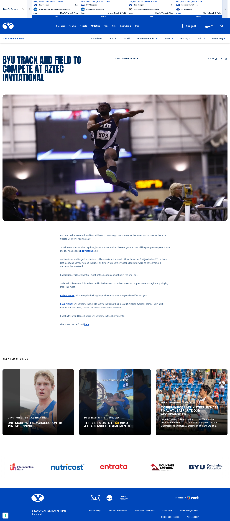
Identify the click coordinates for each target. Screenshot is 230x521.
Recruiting (125, 26)
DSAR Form (167, 510)
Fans (106, 26)
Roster (113, 38)
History (184, 38)
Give (114, 26)
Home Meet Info (145, 38)
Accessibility (193, 517)
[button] (224, 9)
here (86, 324)
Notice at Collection (170, 517)
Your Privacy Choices (189, 510)
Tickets (83, 26)
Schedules (96, 38)
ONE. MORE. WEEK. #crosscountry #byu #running (35, 424)
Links (56, 16)
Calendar (60, 26)
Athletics (95, 26)
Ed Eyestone (86, 250)
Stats (167, 38)
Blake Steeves (67, 295)
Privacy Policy (94, 510)
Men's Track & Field (18, 417)
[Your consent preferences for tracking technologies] (5, 515)
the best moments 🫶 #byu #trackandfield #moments (107, 424)
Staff (127, 38)
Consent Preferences (117, 510)
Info (200, 38)
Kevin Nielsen (66, 304)
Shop (137, 26)
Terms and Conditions (145, 510)
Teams (72, 26)
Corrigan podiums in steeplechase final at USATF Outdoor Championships (189, 410)
